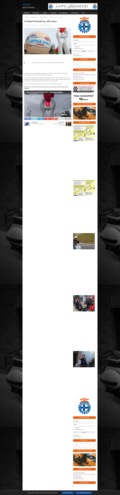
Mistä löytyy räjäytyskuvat (79, 73)
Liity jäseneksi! (63, 13)
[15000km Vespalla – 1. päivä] (84, 359)
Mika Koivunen (34, 25)
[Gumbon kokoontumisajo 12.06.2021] (84, 303)
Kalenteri (53, 13)
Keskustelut (74, 13)
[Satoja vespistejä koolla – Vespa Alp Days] (84, 241)
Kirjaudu (83, 51)
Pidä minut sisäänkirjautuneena (79, 47)
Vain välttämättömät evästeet (83, 492)
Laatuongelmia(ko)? (77, 477)
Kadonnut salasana (77, 55)
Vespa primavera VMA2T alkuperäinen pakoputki (84, 74)
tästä (56, 492)
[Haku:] (84, 64)
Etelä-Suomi (42, 25)
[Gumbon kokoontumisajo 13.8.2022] (84, 188)
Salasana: (75, 43)
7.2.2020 (27, 25)
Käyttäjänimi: (76, 40)
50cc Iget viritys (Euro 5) (78, 79)
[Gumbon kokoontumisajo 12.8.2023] (84, 133)
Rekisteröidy (76, 54)
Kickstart (26, 13)
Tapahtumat (35, 13)
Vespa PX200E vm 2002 (78, 77)
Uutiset (45, 13)
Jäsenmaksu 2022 (77, 76)
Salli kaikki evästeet (67, 492)
